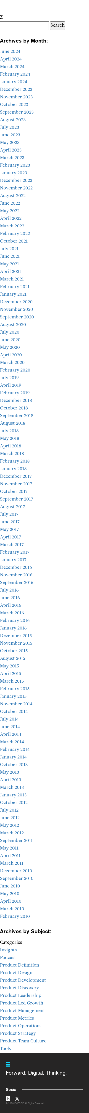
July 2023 (9, 127)
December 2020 (16, 302)
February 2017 (14, 552)
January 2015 (13, 696)
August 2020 (13, 325)
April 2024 (11, 59)
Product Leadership (20, 995)
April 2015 (10, 674)
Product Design (16, 973)
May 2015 (9, 666)
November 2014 (16, 704)
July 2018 (9, 431)
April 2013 (10, 780)
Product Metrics (17, 1018)
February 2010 (15, 916)
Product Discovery (19, 988)
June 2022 (10, 203)
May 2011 (9, 848)
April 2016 (10, 605)
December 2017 (16, 476)
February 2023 (15, 165)
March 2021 (12, 279)
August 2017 (12, 507)
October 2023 (14, 105)
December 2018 (16, 400)
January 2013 (13, 795)
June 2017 (10, 522)
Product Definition (19, 965)
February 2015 (15, 689)
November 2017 (16, 484)
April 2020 (11, 355)
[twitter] (17, 1099)
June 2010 (10, 886)
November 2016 (16, 575)
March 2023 (12, 158)
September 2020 (17, 317)
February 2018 (15, 461)
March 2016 (12, 613)
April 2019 (10, 385)
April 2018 (10, 446)
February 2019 (15, 393)
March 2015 (12, 681)
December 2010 (16, 871)
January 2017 (13, 560)
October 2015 (14, 651)
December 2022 (16, 180)
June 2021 (10, 256)
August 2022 (13, 196)
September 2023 (17, 112)
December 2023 (16, 89)
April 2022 (10, 218)
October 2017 (14, 491)
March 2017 (12, 545)
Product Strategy (18, 1033)
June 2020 (10, 340)
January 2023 (13, 173)
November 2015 (16, 643)
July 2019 (9, 378)
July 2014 (9, 719)
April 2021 (10, 271)
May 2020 (10, 347)
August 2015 (12, 658)
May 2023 (10, 142)
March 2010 (12, 909)
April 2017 (10, 537)
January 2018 (13, 469)
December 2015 (16, 636)
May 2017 (9, 529)
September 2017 (16, 499)
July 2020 (9, 332)
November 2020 (16, 309)
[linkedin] (8, 1099)
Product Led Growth (21, 1003)
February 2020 (15, 370)
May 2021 (9, 264)
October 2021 (14, 241)
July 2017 (9, 514)
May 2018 (9, 438)
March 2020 (12, 363)
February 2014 (15, 749)
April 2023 (11, 150)
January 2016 (13, 628)
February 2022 (15, 234)
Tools (5, 1049)
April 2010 (10, 901)
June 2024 (10, 51)
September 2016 (16, 583)
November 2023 (16, 97)
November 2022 (16, 188)
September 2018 (16, 416)
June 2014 (10, 727)
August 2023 (13, 120)
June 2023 (10, 135)
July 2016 (9, 590)
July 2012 (9, 810)
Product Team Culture (23, 1041)
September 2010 (17, 878)
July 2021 (9, 249)
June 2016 (10, 598)
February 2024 (15, 74)
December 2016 (16, 567)
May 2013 (9, 772)
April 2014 (10, 734)
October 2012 (14, 803)
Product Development (23, 980)
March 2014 (12, 742)
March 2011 (11, 863)
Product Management (22, 1011)
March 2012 (12, 833)
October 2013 (14, 765)
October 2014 (14, 712)
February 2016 (15, 620)
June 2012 (10, 818)
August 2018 (12, 423)
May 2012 (9, 825)
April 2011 (10, 856)
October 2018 (14, 408)
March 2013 (12, 787)
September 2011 (16, 840)
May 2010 (9, 894)
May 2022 (9, 211)
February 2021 (14, 287)
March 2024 (12, 67)
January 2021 (13, 294)
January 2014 (13, 757)
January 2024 (13, 82)
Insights (8, 950)
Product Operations (21, 1026)
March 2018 (12, 454)
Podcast (8, 958)
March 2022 (12, 226)
